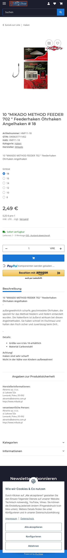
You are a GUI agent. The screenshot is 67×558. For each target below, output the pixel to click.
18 (8, 173)
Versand (24, 219)
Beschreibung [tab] (12, 288)
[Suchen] (60, 12)
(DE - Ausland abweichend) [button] (38, 235)
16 (8, 178)
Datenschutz (27, 518)
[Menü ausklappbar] (4, 2)
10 (8, 192)
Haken (18, 143)
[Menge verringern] (6, 248)
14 (8, 183)
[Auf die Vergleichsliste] (49, 43)
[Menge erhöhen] (60, 248)
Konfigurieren (33, 536)
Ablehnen (33, 545)
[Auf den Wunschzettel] (57, 43)
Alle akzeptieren (33, 527)
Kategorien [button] (10, 442)
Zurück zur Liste (12, 24)
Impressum (11, 518)
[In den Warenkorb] (5, 35)
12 (8, 187)
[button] (49, 3)
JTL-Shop (39, 553)
